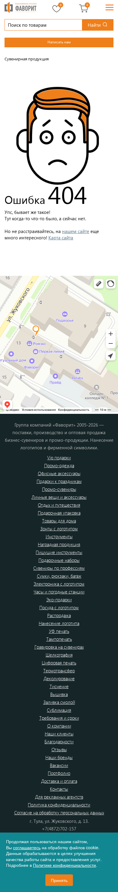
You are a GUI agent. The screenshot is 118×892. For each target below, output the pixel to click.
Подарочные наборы (59, 560)
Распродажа (59, 615)
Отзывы (59, 749)
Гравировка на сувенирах (59, 647)
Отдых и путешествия (59, 505)
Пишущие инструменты (59, 552)
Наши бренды (59, 757)
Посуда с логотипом (59, 607)
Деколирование (59, 678)
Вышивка (59, 694)
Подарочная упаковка (59, 513)
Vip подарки (59, 457)
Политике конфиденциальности (64, 865)
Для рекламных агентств (59, 797)
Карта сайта (60, 238)
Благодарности (59, 741)
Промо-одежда (59, 465)
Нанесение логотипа (59, 623)
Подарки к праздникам (59, 481)
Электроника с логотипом (59, 584)
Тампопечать (59, 639)
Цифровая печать (59, 663)
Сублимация (59, 710)
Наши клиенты (59, 734)
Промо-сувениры (59, 489)
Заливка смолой (59, 702)
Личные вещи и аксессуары (59, 497)
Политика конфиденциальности (59, 805)
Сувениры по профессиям (59, 568)
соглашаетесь (27, 847)
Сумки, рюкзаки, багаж (59, 576)
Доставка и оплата (59, 781)
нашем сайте (75, 231)
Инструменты (59, 536)
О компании (59, 726)
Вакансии (59, 765)
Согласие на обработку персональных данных (59, 812)
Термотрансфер (59, 670)
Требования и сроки (59, 718)
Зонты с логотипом (59, 528)
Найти (94, 25)
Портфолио (59, 773)
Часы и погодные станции (59, 592)
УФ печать (59, 631)
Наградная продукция (59, 544)
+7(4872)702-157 (59, 829)
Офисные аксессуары (59, 473)
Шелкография (59, 655)
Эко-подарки (59, 599)
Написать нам (59, 41)
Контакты (59, 789)
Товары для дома (59, 521)
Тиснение (59, 686)
